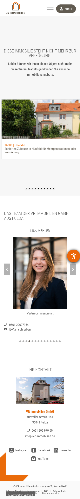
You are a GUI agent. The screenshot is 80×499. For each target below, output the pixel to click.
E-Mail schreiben (20, 329)
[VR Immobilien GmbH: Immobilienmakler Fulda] (15, 8)
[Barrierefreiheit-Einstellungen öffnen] (73, 256)
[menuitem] (48, 8)
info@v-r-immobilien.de (40, 436)
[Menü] (48, 8)
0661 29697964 (19, 325)
